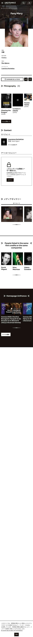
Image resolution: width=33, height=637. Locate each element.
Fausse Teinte (27, 104)
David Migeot (4, 268)
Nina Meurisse (16, 268)
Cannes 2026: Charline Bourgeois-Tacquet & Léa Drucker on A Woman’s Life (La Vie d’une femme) (11, 320)
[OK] (16, 634)
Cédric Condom (27, 268)
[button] (20, 209)
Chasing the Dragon (6, 111)
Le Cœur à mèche (16, 110)
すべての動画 (5, 334)
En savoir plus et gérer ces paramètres (12, 630)
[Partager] (26, 79)
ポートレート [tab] (16, 203)
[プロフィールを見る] (29, 3)
